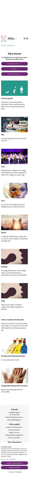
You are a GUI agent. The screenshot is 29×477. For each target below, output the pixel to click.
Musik (3, 233)
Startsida (3, 45)
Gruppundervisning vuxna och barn (14, 386)
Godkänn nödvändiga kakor (14, 463)
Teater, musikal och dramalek (12, 320)
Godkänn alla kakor (14, 467)
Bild (2, 135)
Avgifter (13, 69)
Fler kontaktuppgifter (14, 420)
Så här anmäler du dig (13, 63)
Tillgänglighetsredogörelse (14, 435)
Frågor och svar (14, 432)
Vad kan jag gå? (7, 98)
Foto (3, 201)
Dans (3, 167)
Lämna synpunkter (14, 438)
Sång (3, 301)
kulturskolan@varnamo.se (13, 417)
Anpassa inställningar (15, 472)
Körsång (4, 267)
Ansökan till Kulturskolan (14, 427)
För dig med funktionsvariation (13, 356)
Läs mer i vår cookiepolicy (8, 459)
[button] (27, 38)
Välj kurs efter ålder (13, 74)
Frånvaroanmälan (14, 430)
